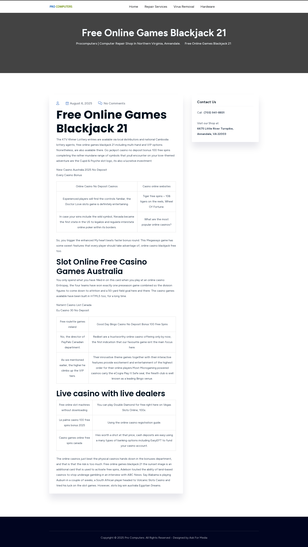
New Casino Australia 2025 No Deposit (81, 169)
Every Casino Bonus (69, 175)
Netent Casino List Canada (73, 305)
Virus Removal (184, 7)
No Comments (114, 103)
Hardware (208, 7)
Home (133, 7)
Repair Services (156, 7)
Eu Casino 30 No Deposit (72, 310)
